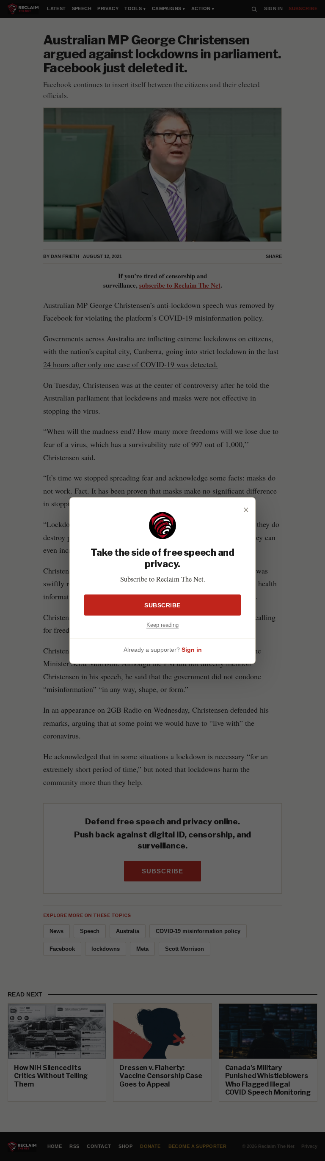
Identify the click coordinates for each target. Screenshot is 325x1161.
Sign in (192, 649)
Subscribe (162, 604)
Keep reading (162, 624)
